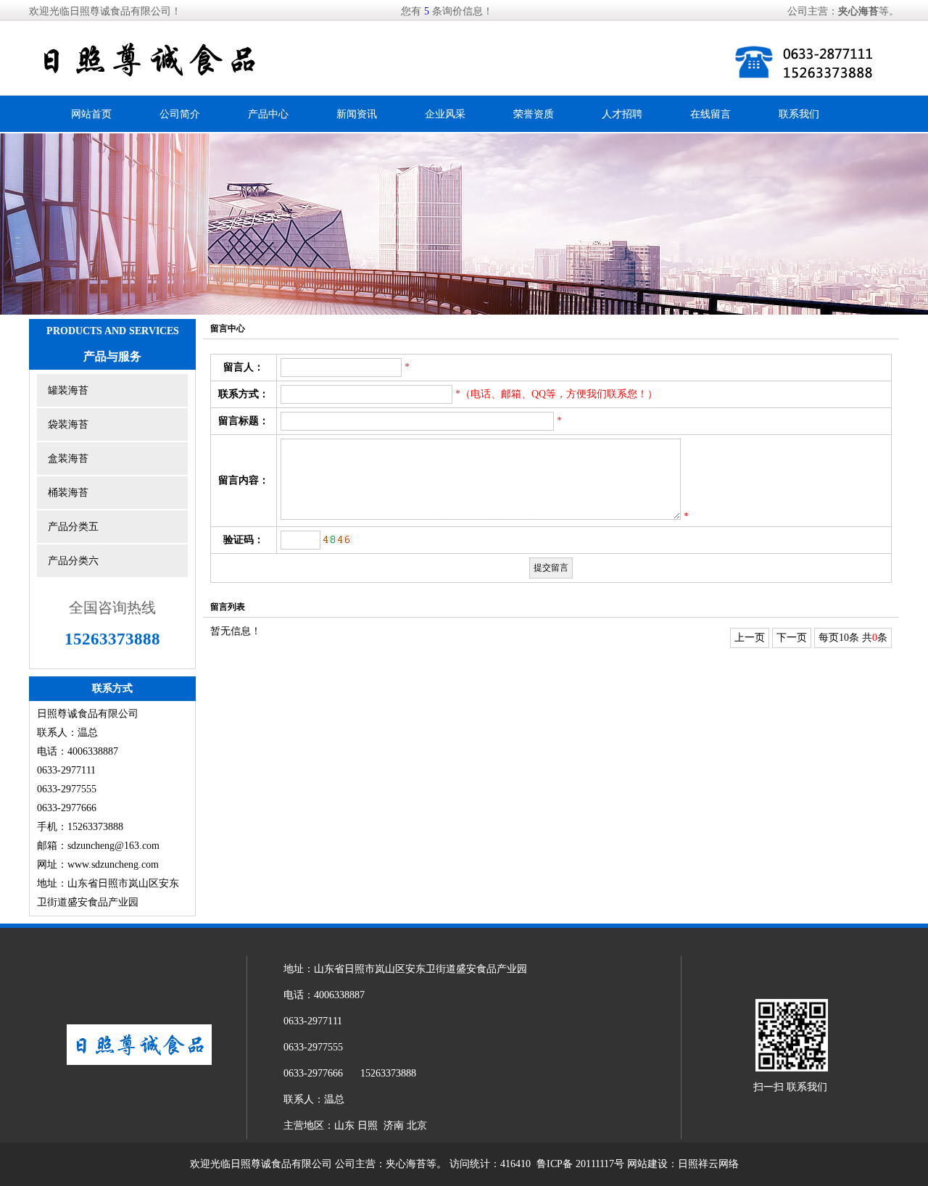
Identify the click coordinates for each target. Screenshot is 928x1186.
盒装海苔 (68, 458)
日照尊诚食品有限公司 (281, 1163)
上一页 (749, 637)
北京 (417, 1125)
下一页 (791, 637)
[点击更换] (337, 539)
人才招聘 (622, 114)
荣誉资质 (533, 114)
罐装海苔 (68, 390)
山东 (344, 1125)
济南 (394, 1125)
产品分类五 (73, 526)
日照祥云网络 (708, 1163)
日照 (367, 1125)
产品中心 (268, 114)
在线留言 (710, 114)
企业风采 (445, 114)
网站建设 (647, 1163)
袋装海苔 (68, 424)
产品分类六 (73, 560)
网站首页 (91, 114)
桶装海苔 (68, 492)
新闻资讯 (356, 114)
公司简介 (180, 114)
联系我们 (799, 114)
